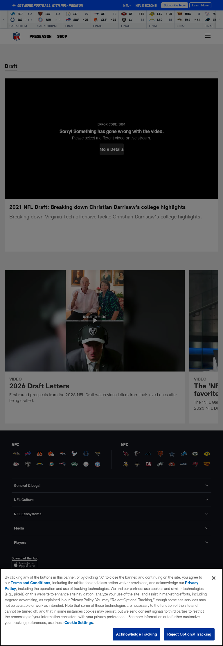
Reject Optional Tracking (189, 634)
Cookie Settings (78, 622)
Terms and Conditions (30, 582)
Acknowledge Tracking (136, 634)
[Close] (213, 578)
